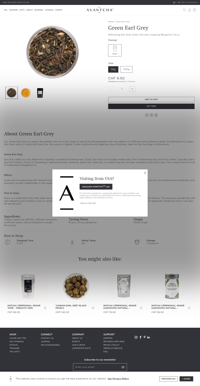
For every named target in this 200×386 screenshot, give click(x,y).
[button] (184, 10)
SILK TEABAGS (17, 342)
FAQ (105, 352)
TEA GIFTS (15, 352)
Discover (96, 186)
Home (111, 22)
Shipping (112, 81)
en (174, 2)
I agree (186, 379)
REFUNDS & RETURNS (113, 342)
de (179, 2)
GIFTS (22, 10)
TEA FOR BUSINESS (50, 345)
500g (126, 69)
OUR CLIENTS (78, 345)
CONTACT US (47, 338)
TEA (5, 10)
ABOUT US (77, 338)
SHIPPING (108, 338)
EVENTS (58, 10)
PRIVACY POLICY (111, 345)
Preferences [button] (168, 379)
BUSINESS (38, 10)
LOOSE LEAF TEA (18, 338)
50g (113, 69)
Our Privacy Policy (118, 378)
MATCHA (14, 345)
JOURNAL (49, 10)
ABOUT (29, 10)
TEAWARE (13, 10)
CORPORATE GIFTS (81, 348)
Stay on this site (88, 203)
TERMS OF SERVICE (112, 348)
